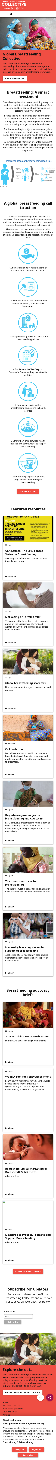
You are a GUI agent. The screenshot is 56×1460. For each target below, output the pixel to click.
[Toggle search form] (11, 14)
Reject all (36, 1449)
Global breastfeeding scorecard (25, 683)
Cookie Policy (10, 1442)
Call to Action (14, 749)
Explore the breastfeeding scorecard (22, 1392)
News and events (10, 1412)
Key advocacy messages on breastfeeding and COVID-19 (23, 817)
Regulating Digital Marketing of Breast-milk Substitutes (26, 1170)
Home (5, 1402)
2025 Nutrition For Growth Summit (28, 1036)
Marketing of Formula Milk (23, 617)
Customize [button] (28, 1455)
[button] (49, 1397)
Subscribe (9, 1311)
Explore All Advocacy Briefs (28, 1271)
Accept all (19, 1449)
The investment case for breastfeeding (21, 883)
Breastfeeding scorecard (13, 1409)
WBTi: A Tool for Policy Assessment (28, 1076)
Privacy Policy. (26, 1442)
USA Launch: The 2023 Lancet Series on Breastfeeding (24, 552)
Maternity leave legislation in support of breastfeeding (24, 949)
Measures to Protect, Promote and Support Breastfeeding (28, 1236)
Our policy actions (28, 491)
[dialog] (28, 1438)
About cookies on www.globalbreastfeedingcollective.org (24, 1422)
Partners (6, 1415)
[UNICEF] (14, 5)
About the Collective (14, 78)
